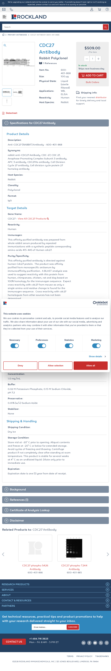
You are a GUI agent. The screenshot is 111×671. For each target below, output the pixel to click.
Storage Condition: (18, 437)
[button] (107, 9)
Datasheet (11, 113)
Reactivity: (45, 97)
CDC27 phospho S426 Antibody (35, 567)
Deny (20, 365)
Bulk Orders (92, 82)
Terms (70, 656)
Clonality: (13, 185)
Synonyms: (14, 150)
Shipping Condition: (19, 427)
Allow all (90, 365)
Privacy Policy (84, 656)
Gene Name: (15, 214)
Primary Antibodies (17, 35)
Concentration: (16, 374)
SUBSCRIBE (72, 627)
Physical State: (48, 81)
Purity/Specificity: (18, 256)
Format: (12, 195)
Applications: (46, 91)
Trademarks (102, 656)
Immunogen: (15, 235)
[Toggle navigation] (4, 17)
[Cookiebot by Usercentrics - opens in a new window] (95, 303)
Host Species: (47, 102)
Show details (95, 356)
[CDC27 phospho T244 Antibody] (74, 548)
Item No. (44, 70)
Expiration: (14, 469)
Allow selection (55, 365)
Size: (42, 76)
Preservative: (15, 398)
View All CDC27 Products (32, 218)
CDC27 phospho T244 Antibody (74, 567)
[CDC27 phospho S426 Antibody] (35, 548)
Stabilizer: (13, 409)
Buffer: (12, 384)
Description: (15, 140)
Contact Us (14, 641)
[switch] (42, 345)
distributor (101, 97)
